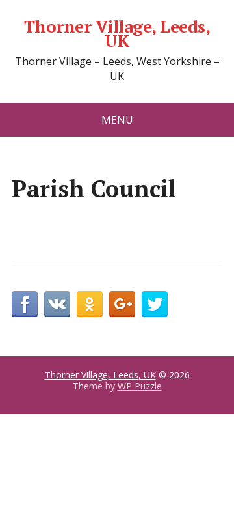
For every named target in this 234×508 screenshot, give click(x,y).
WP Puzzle (140, 386)
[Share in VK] (57, 304)
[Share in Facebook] (25, 304)
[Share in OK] (90, 304)
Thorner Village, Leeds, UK (117, 34)
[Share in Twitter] (155, 304)
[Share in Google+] (122, 304)
